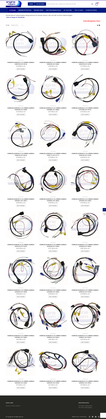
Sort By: (8, 25)
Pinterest (95, 417)
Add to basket (21, 69)
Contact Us (18, 406)
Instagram (99, 417)
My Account (40, 4)
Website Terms (75, 416)
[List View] (99, 25)
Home (31, 4)
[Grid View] (97, 25)
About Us (8, 406)
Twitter (92, 417)
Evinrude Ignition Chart (91, 21)
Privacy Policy (83, 416)
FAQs (13, 406)
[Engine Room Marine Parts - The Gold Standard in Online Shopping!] (14, 4)
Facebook (89, 417)
